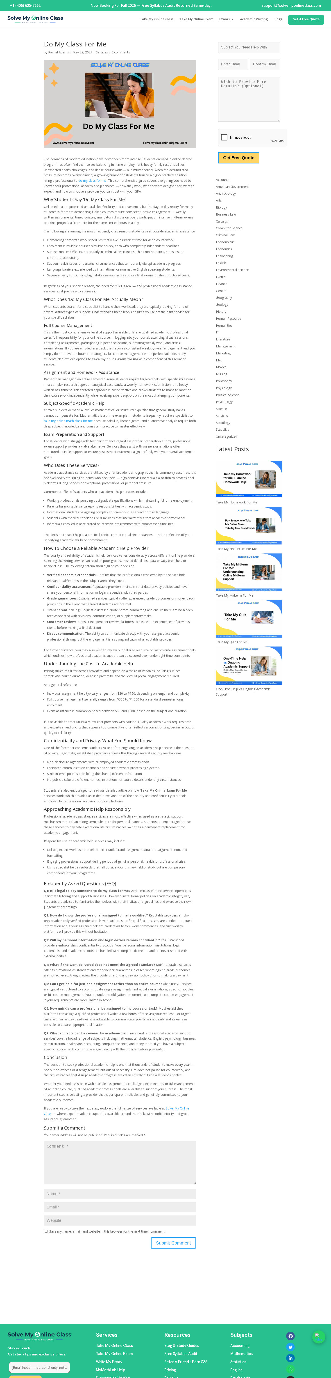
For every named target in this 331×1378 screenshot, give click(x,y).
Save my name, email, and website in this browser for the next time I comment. (107, 1231)
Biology (221, 207)
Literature (223, 339)
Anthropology (226, 193)
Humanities (224, 325)
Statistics (222, 429)
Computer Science (229, 228)
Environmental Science (232, 270)
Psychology (224, 402)
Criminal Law (225, 235)
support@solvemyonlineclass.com (291, 5)
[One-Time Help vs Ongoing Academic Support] (249, 666)
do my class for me (92, 180)
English (221, 263)
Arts (219, 200)
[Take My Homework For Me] (249, 480)
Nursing (221, 374)
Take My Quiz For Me (231, 642)
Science (221, 409)
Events (221, 277)
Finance (221, 284)
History (221, 311)
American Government (232, 186)
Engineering (224, 256)
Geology (222, 304)
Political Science (227, 395)
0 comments (120, 52)
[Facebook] (290, 1336)
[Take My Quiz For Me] (249, 619)
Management (226, 346)
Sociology (223, 422)
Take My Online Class (156, 19)
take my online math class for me (68, 421)
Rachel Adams (58, 52)
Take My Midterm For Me (234, 595)
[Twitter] (290, 1347)
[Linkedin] (290, 1358)
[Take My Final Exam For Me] (249, 526)
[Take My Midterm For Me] (249, 573)
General (221, 291)
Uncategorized (226, 436)
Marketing (223, 353)
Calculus (222, 221)
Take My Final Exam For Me (236, 549)
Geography (224, 297)
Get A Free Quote (306, 19)
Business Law (226, 214)
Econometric (225, 242)
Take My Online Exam (196, 19)
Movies (221, 367)
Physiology (224, 388)
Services (102, 52)
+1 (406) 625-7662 (25, 5)
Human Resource (228, 318)
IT (217, 332)
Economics (224, 249)
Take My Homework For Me (236, 502)
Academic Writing (254, 19)
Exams (224, 19)
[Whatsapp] (290, 1369)
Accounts (222, 179)
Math (220, 360)
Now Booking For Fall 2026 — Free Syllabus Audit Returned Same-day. (151, 5)
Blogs (278, 19)
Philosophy (224, 381)
